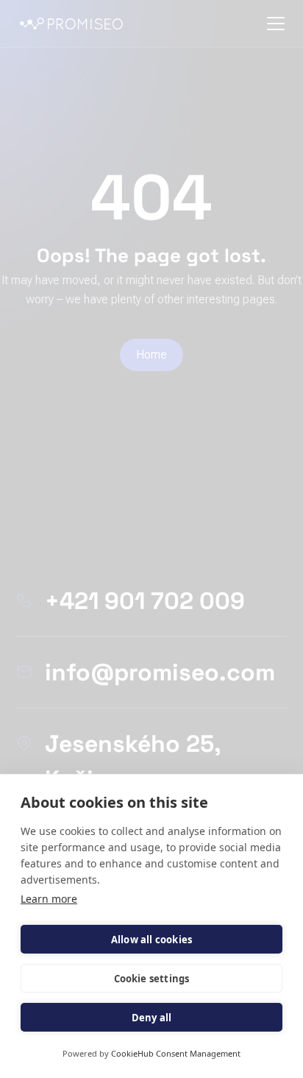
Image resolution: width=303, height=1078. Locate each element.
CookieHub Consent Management (175, 1053)
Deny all (152, 1017)
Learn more (49, 899)
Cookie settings (152, 978)
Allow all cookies (151, 939)
